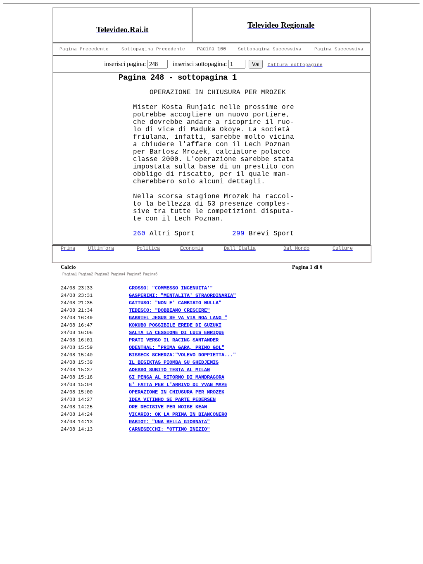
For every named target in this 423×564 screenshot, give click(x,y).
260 (139, 233)
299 (238, 233)
